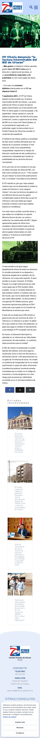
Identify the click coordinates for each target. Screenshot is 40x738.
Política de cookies (9, 717)
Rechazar (20, 727)
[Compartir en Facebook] (9, 390)
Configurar (20, 733)
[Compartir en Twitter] (20, 390)
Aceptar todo (20, 722)
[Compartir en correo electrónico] (30, 390)
